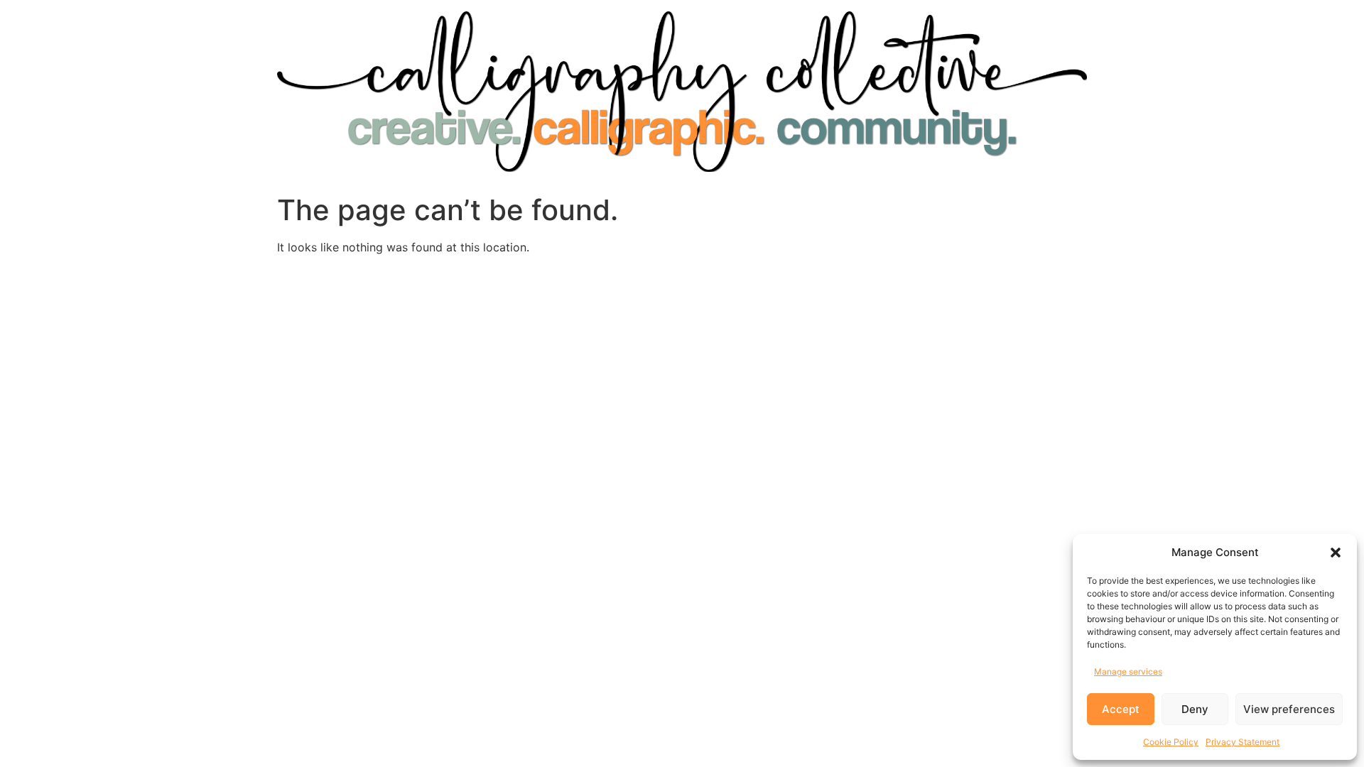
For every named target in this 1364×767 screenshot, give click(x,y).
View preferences (1289, 709)
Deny (1194, 709)
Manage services (1128, 671)
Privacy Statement (1242, 741)
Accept (1121, 709)
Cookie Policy (1170, 741)
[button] (1335, 552)
